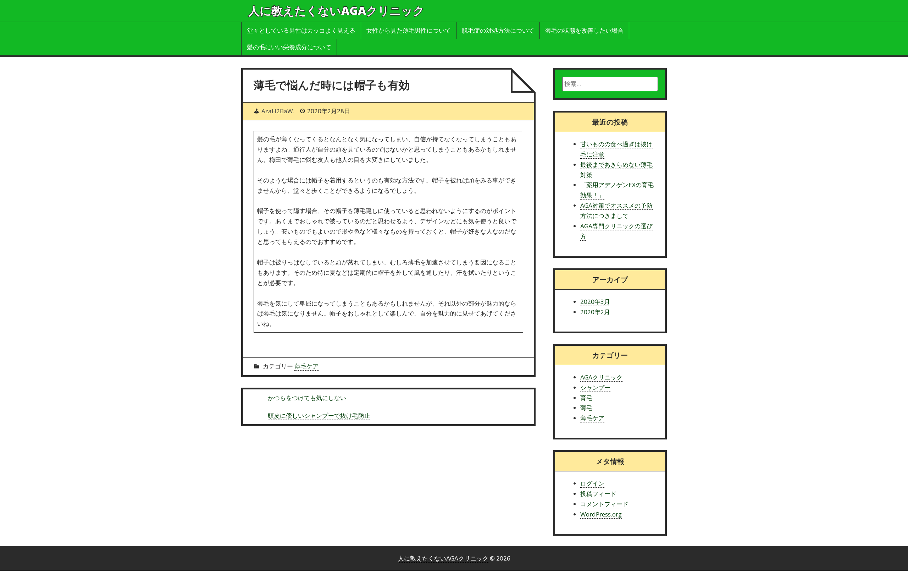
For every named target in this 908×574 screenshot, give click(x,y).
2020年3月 (595, 301)
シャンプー (595, 387)
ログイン (592, 483)
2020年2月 (595, 312)
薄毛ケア (306, 366)
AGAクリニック (601, 377)
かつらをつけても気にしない (307, 398)
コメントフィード (604, 504)
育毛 (586, 398)
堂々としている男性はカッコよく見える (301, 30)
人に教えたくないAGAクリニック (336, 10)
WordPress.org (601, 514)
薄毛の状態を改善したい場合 (584, 30)
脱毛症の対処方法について (498, 30)
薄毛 (586, 408)
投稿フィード (598, 494)
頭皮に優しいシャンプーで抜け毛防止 (319, 415)
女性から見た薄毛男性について (408, 30)
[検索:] (610, 84)
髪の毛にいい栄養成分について (289, 47)
